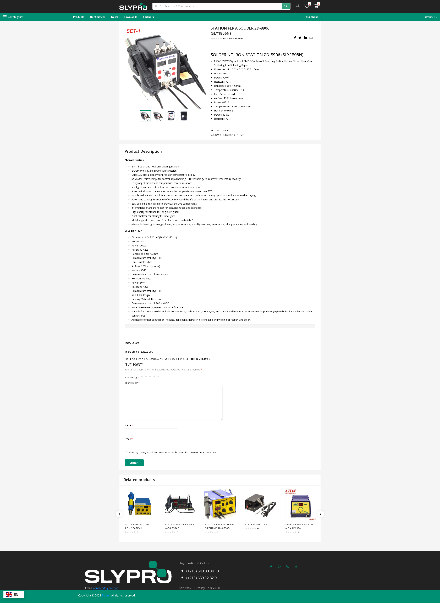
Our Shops (312, 17)
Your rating (132, 377)
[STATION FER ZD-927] (260, 504)
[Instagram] (296, 566)
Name (129, 425)
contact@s (99, 588)
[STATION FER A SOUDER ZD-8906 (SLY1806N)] (295, 38)
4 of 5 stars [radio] (155, 377)
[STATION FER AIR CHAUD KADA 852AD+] (180, 504)
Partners (148, 17)
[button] (158, 6)
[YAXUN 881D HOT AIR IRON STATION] (140, 504)
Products (78, 17)
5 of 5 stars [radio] (159, 377)
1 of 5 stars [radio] (143, 377)
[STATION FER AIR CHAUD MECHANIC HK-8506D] (220, 504)
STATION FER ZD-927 (257, 524)
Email (129, 439)
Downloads (130, 17)
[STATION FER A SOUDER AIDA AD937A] (300, 504)
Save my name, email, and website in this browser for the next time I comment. (173, 452)
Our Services (98, 17)
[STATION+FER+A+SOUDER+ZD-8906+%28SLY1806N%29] (300, 38)
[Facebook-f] (271, 566)
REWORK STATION (233, 134)
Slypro (106, 595)
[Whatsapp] (279, 566)
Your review (132, 382)
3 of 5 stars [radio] (151, 377)
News (114, 17)
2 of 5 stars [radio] (147, 377)
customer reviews (233, 38)
